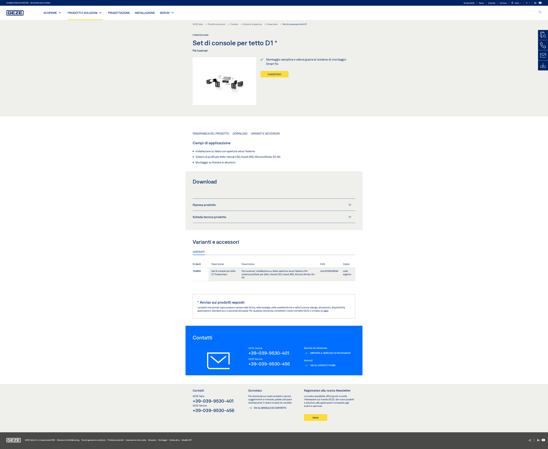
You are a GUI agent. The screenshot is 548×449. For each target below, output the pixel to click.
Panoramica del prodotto (211, 133)
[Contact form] (543, 55)
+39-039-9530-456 (269, 363)
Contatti (198, 390)
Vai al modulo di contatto (270, 407)
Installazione (145, 12)
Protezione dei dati (116, 440)
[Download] (543, 65)
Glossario (152, 440)
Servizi (165, 12)
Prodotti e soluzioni (82, 12)
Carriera (503, 3)
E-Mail (325, 310)
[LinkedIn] (535, 3)
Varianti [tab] (199, 251)
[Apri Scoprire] (60, 12)
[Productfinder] (543, 35)
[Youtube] (540, 3)
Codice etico (174, 440)
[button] (516, 3)
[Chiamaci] (543, 45)
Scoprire (50, 12)
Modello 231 (187, 440)
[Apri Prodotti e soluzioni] (100, 12)
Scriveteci (255, 390)
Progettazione (119, 12)
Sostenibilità (469, 3)
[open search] (540, 12)
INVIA (316, 417)
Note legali (162, 440)
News (481, 3)
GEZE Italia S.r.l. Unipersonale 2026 (40, 440)
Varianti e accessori (265, 133)
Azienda (491, 3)
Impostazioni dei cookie (136, 440)
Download (240, 133)
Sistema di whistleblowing (68, 440)
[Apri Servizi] (172, 12)
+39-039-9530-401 (268, 352)
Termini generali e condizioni (93, 440)
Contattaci (274, 74)
